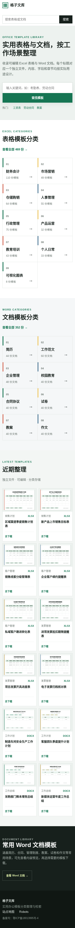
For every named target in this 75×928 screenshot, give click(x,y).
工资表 (17, 107)
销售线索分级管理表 (17, 576)
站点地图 (8, 911)
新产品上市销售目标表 (55, 521)
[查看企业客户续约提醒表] (56, 555)
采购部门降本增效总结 (19, 796)
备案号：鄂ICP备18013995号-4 (20, 918)
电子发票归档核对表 (53, 686)
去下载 (8, 536)
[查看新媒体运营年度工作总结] (56, 775)
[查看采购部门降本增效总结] (19, 775)
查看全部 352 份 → (15, 327)
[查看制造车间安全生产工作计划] (19, 720)
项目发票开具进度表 (17, 686)
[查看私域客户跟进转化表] (19, 610)
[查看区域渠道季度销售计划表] (19, 500)
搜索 (66, 19)
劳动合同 (29, 107)
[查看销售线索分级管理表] (19, 555)
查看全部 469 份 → (15, 149)
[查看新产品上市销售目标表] (56, 500)
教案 (39, 107)
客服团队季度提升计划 (55, 741)
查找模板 (38, 97)
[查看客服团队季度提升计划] (56, 720)
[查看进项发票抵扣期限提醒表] (56, 610)
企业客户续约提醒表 (53, 576)
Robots (24, 911)
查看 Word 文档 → (17, 875)
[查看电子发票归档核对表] (56, 665)
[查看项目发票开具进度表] (19, 665)
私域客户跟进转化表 (17, 631)
